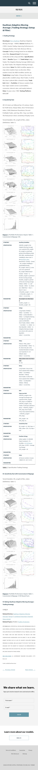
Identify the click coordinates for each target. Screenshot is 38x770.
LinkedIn (13, 760)
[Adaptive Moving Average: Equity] (10, 224)
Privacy (30, 750)
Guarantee (22, 750)
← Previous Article (9, 670)
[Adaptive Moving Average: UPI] (10, 158)
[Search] (29, 3)
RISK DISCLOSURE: (7, 656)
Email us (19, 738)
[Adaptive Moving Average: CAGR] (10, 171)
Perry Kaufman (15, 41)
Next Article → (30, 670)
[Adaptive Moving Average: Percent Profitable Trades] (10, 198)
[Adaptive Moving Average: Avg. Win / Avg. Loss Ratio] (10, 211)
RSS (25, 760)
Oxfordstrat (7, 3)
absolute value (25, 259)
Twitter (19, 760)
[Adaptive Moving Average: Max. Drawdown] (10, 185)
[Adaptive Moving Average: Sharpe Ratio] (10, 145)
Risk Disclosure (15, 754)
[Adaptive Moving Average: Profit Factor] (10, 131)
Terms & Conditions (11, 750)
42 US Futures (28, 443)
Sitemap (25, 754)
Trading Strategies (24, 622)
